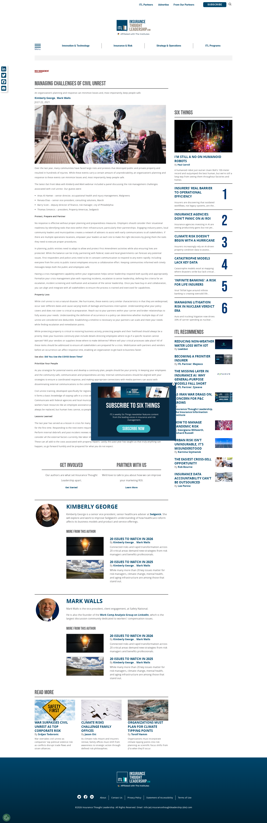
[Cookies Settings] (6, 817)
